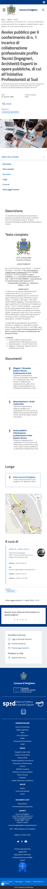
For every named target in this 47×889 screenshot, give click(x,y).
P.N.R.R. (22, 860)
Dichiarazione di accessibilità (22, 857)
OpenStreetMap (37, 533)
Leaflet (29, 533)
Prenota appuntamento (22, 849)
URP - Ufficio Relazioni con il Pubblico (22, 829)
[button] (44, 2)
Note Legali (18, 881)
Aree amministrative (22, 727)
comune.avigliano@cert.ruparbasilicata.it (22, 825)
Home (3, 19)
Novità (9, 19)
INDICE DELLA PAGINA (10, 157)
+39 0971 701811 (22, 822)
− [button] (8, 499)
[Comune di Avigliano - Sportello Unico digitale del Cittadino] (11, 9)
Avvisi (16, 19)
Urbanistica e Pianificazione (22, 763)
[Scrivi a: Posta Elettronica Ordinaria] (22, 827)
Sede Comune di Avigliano (24, 477)
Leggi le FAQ (22, 851)
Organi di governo (22, 729)
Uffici (22, 732)
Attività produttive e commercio (22, 760)
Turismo (22, 766)
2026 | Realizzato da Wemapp (23, 887)
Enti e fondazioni (22, 735)
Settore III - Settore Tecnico (19, 549)
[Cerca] (43, 9)
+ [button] (8, 496)
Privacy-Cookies (7, 881)
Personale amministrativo (22, 741)
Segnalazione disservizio (22, 854)
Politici (22, 738)
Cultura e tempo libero (22, 755)
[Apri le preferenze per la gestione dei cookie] (4, 885)
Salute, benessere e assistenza (22, 780)
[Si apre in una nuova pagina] (22, 867)
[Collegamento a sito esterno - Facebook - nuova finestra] (22, 841)
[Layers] (38, 497)
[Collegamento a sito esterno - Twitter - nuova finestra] (18, 841)
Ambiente (22, 777)
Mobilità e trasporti (22, 769)
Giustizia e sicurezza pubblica (22, 772)
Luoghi (22, 744)
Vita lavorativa (22, 757)
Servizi (22, 748)
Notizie (22, 788)
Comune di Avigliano (28, 9)
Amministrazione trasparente (22, 806)
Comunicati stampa (22, 791)
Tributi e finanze (22, 774)
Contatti (22, 810)
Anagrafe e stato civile (22, 752)
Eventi (22, 794)
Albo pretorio (22, 803)
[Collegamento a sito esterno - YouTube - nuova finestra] (25, 841)
